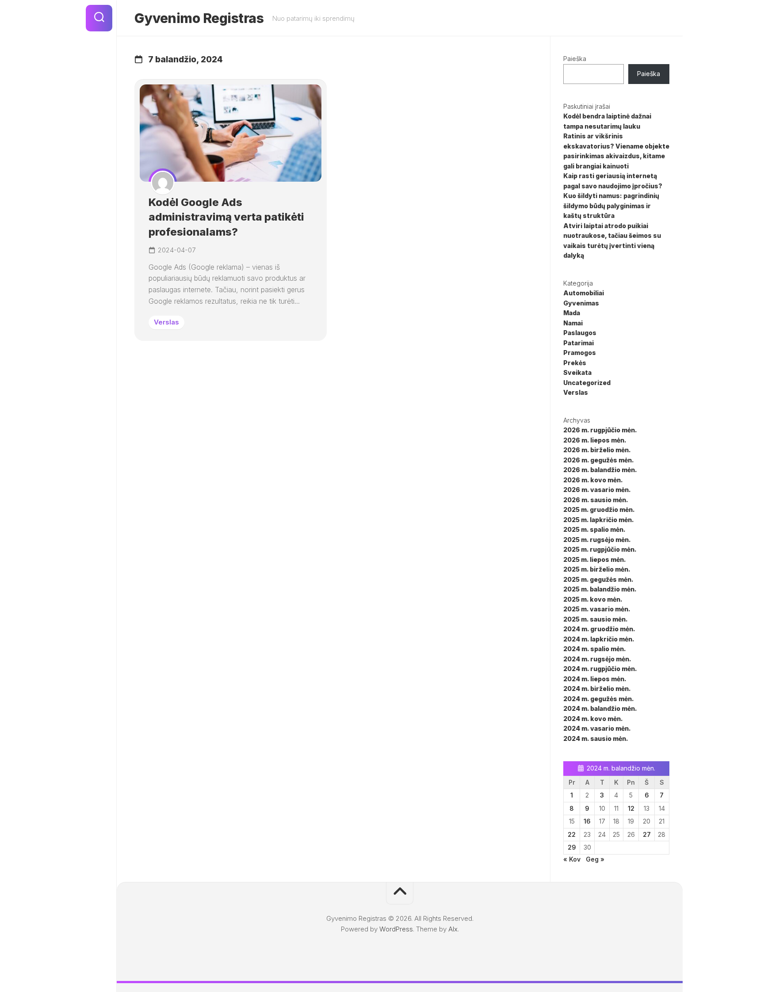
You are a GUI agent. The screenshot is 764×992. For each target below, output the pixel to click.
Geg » (595, 859)
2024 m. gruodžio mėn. (599, 629)
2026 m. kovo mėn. (593, 480)
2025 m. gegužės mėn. (598, 579)
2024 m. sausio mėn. (595, 738)
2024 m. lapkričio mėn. (598, 639)
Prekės (574, 362)
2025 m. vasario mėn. (596, 609)
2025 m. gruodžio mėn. (599, 509)
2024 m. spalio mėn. (594, 648)
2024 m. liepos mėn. (594, 679)
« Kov (572, 859)
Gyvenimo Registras (199, 18)
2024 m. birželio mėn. (597, 688)
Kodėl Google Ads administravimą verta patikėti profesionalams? (226, 217)
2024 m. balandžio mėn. (600, 708)
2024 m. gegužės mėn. (598, 698)
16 (587, 821)
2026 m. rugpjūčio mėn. (600, 430)
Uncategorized (587, 382)
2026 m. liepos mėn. (594, 440)
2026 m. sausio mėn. (595, 500)
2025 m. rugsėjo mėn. (597, 539)
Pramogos (579, 352)
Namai (573, 323)
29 (572, 847)
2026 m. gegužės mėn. (598, 460)
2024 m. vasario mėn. (597, 728)
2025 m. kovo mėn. (593, 599)
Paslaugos (579, 332)
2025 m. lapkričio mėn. (598, 519)
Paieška (574, 58)
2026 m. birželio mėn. (597, 450)
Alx (453, 929)
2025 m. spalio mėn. (594, 529)
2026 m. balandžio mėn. (600, 469)
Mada (571, 313)
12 (631, 808)
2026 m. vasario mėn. (597, 489)
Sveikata (577, 372)
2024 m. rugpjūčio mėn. (600, 668)
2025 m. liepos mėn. (594, 559)
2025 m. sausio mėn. (595, 619)
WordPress (396, 929)
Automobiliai (583, 293)
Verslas (166, 322)
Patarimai (578, 343)
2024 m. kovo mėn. (593, 718)
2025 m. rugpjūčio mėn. (600, 549)
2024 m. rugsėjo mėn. (597, 659)
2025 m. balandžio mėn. (600, 589)
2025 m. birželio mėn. (596, 569)
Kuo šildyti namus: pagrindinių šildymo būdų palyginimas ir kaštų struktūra (611, 205)
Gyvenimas (581, 303)
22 (572, 834)
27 (647, 834)
